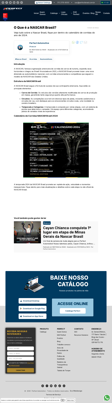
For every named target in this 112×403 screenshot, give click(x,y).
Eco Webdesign (76, 391)
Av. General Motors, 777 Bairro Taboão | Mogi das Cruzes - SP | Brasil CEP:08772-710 (99, 337)
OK (63, 400)
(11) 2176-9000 (63, 2)
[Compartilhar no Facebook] (77, 43)
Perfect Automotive (49, 249)
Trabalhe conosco (63, 344)
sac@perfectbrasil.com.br (85, 2)
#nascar (47, 223)
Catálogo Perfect (72, 311)
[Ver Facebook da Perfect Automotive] (6, 2)
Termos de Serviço (53, 395)
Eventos (86, 13)
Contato (106, 13)
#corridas (33, 59)
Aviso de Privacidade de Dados (62, 350)
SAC (75, 332)
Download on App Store (33, 316)
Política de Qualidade (61, 357)
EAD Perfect (76, 13)
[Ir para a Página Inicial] (12, 12)
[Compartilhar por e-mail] (85, 43)
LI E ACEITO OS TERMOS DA (21, 364)
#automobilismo (46, 59)
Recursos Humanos (81, 335)
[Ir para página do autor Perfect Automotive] (20, 47)
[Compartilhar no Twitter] (81, 43)
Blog (92, 13)
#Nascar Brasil (21, 59)
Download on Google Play (34, 308)
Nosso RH (98, 13)
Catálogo (54, 13)
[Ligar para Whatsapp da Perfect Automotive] (21, 2)
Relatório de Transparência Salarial (62, 364)
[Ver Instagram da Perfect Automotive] (3, 2)
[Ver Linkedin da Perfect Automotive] (14, 2)
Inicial (36, 13)
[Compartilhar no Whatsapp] (73, 43)
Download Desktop (31, 301)
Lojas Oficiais (64, 13)
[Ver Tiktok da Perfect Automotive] (18, 2)
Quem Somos (42, 13)
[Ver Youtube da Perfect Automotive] (10, 2)
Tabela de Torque (63, 370)
